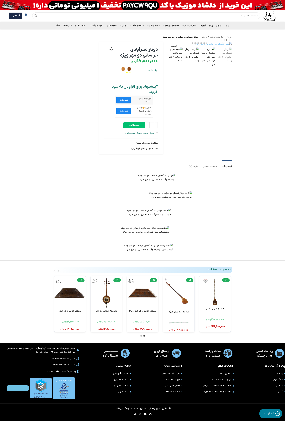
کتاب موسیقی (121, 379)
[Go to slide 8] (192, 43)
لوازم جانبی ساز (172, 385)
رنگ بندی (152, 70)
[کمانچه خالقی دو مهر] (106, 293)
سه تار (279, 385)
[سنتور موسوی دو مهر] (70, 293)
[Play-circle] (134, 414)
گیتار (280, 391)
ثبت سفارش (134, 125)
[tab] (227, 164)
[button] (228, 57)
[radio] (129, 69)
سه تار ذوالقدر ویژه (179, 311)
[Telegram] (150, 414)
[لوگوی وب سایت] (269, 15)
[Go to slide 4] (204, 43)
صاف (128, 72)
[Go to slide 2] (141, 336)
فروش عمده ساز (172, 379)
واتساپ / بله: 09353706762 (61, 371)
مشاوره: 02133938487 (63, 358)
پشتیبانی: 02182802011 (64, 364)
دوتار (204, 37)
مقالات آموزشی (120, 373)
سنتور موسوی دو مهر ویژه (142, 310)
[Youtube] (145, 414)
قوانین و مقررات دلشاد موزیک (216, 391)
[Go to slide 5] (201, 43)
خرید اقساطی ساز (171, 373)
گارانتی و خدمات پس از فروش (216, 385)
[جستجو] (35, 15)
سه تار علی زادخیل (215, 308)
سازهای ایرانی (217, 37)
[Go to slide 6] (198, 43)
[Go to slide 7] (195, 43)
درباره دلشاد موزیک (221, 379)
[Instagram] (140, 414)
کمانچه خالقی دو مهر (106, 310)
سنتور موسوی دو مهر (70, 310)
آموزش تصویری (120, 385)
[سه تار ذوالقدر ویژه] (178, 293)
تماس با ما (225, 373)
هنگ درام (278, 379)
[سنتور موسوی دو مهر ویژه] (142, 293)
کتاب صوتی (122, 391)
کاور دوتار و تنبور (145, 98)
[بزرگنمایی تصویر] (225, 40)
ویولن (280, 373)
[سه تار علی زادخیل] (215, 291)
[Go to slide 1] (144, 336)
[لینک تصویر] (64, 388)
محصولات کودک (172, 391)
